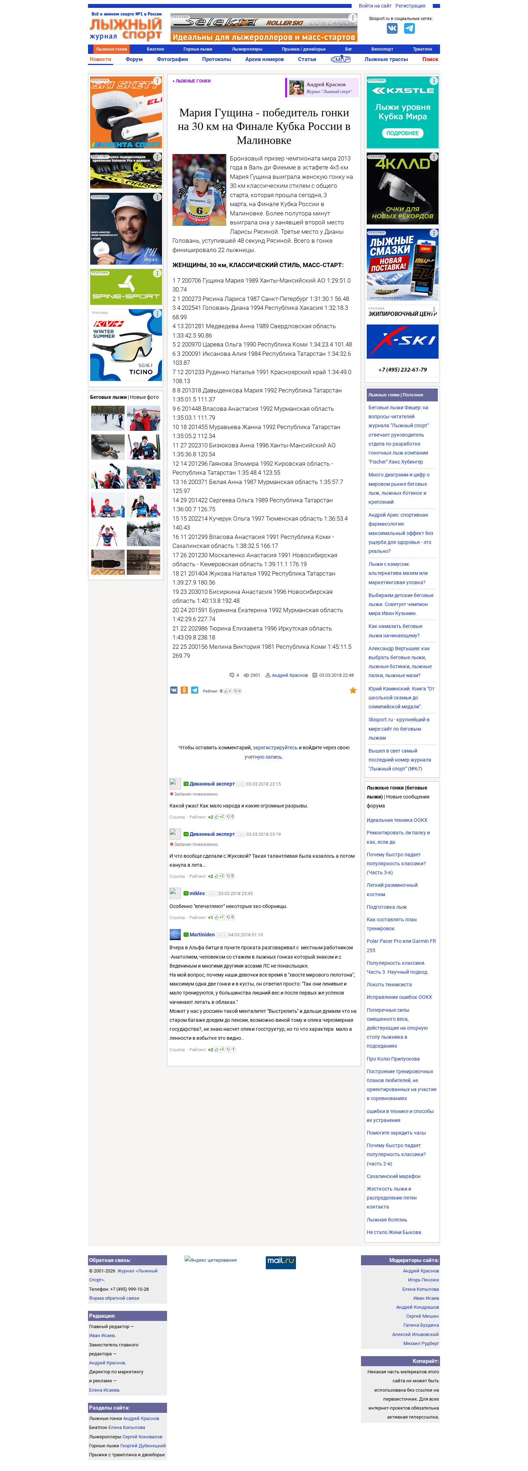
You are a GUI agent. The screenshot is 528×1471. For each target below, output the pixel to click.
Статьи (307, 59)
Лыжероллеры (247, 49)
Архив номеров (264, 59)
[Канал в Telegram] (409, 28)
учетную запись (263, 757)
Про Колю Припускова (393, 1059)
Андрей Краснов (290, 675)
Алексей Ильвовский (415, 1334)
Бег (348, 49)
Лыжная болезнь (387, 1220)
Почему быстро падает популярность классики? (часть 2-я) (396, 1154)
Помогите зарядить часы (396, 1133)
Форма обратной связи (114, 1298)
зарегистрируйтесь (275, 747)
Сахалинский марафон (394, 1176)
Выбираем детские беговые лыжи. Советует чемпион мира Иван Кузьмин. (401, 604)
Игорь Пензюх (423, 1280)
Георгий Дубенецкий (143, 1445)
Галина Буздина (421, 1325)
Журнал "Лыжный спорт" (329, 91)
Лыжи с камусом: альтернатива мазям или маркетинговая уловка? (398, 573)
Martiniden (202, 934)
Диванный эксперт (212, 784)
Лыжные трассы (386, 59)
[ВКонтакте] (392, 28)
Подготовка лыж (387, 907)
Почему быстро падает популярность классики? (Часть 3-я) (396, 863)
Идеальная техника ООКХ (397, 820)
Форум (134, 59)
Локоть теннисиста (389, 984)
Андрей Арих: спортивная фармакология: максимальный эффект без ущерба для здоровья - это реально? (401, 533)
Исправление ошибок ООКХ (399, 997)
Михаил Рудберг (421, 1343)
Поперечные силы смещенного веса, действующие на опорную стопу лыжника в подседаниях (397, 1028)
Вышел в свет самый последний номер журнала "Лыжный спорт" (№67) (400, 760)
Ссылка (177, 817)
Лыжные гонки (111, 49)
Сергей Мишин (422, 1316)
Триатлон (422, 49)
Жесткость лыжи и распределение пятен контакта (392, 1198)
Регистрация (410, 6)
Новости (100, 59)
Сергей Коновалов (142, 1436)
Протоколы (216, 59)
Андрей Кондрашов (417, 1307)
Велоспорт (382, 49)
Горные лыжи (198, 49)
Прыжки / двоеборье (303, 49)
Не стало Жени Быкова (394, 1232)
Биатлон (155, 49)
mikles (197, 893)
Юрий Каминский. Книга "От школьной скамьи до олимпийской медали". (402, 697)
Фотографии (172, 59)
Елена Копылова (126, 1427)
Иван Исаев (102, 1335)
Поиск (430, 59)
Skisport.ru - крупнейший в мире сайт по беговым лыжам (399, 728)
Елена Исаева (104, 1390)
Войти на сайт (375, 6)
